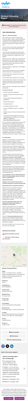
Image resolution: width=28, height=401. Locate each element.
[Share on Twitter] (7, 346)
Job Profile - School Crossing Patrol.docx (12, 238)
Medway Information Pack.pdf (12, 233)
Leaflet (13, 266)
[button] (14, 255)
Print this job (14, 336)
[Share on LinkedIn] (11, 346)
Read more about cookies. (20, 395)
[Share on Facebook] (3, 346)
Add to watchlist (14, 332)
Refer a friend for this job (14, 339)
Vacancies (3, 11)
